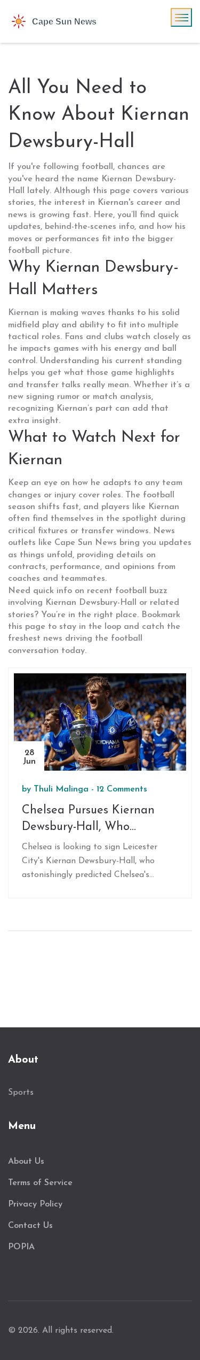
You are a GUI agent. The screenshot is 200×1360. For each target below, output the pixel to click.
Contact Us (30, 1225)
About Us (26, 1161)
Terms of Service (40, 1183)
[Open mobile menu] (181, 17)
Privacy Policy (35, 1204)
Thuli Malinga (61, 789)
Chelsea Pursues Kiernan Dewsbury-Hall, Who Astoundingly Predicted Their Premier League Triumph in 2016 (100, 820)
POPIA (21, 1247)
